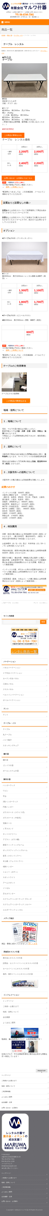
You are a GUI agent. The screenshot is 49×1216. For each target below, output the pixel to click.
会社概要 (6, 1017)
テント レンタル (40, 603)
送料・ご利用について (14, 187)
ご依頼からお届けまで (9, 1081)
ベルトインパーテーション (13, 695)
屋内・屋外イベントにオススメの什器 (18, 974)
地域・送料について (11, 1012)
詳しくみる (33, 944)
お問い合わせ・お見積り (10, 1108)
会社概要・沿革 (7, 1102)
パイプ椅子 (7, 740)
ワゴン (5, 791)
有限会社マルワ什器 (21, 1210)
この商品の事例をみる (13, 135)
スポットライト (9, 877)
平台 (4, 796)
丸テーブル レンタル (10, 603)
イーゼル (6, 888)
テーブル (6, 729)
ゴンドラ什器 (8, 765)
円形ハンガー (8, 807)
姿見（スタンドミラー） (12, 856)
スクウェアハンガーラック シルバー (17, 904)
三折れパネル (8, 684)
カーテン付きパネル (11, 678)
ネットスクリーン (10, 834)
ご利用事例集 (6, 1091)
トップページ (8, 1001)
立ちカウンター (9, 894)
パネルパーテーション (11, 668)
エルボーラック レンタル (13, 910)
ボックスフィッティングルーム (15, 850)
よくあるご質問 (9, 1023)
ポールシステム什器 (11, 771)
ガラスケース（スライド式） (14, 812)
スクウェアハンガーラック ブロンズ (17, 899)
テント (5, 715)
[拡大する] (44, 66)
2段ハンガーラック (10, 802)
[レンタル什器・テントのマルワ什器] (24, 7)
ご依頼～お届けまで (11, 1006)
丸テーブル (7, 735)
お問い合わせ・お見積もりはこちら (18, 178)
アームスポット (9, 883)
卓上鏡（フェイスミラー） (13, 861)
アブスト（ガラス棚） (11, 839)
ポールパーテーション (11, 700)
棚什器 (5, 760)
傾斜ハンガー (8, 867)
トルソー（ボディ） (11, 872)
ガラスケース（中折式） (12, 818)
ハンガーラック (9, 785)
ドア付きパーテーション (12, 673)
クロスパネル (8, 689)
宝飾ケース (7, 823)
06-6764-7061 (26, 14)
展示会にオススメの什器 (12, 958)
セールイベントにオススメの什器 (16, 969)
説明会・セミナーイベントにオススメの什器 (20, 963)
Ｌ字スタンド (8, 829)
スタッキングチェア (11, 745)
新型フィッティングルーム (13, 845)
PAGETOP (42, 1070)
